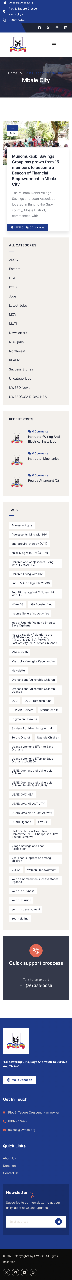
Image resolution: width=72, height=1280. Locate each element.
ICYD (13, 287)
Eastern (14, 269)
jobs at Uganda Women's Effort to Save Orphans (33, 624)
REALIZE (15, 360)
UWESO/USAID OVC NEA (28, 397)
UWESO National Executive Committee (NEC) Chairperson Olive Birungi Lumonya (35, 833)
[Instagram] (57, 28)
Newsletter (19, 670)
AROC (13, 260)
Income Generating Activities (30, 613)
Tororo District (21, 737)
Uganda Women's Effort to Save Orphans (32, 748)
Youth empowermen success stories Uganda (35, 880)
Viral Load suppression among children (31, 859)
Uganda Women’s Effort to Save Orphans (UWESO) (32, 760)
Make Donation (22, 1079)
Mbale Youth (20, 652)
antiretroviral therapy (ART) (29, 543)
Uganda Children (48, 737)
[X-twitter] (48, 28)
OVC (15, 700)
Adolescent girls (22, 525)
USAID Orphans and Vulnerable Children (32, 772)
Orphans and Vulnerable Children (33, 679)
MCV (12, 314)
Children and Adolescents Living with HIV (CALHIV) (33, 563)
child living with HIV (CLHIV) (30, 552)
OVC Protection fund (38, 700)
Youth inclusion (21, 900)
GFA (12, 278)
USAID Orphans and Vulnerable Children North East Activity (32, 784)
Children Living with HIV (27, 574)
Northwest (17, 351)
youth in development (26, 909)
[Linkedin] (66, 28)
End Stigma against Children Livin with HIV (33, 594)
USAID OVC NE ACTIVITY (28, 803)
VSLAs (16, 869)
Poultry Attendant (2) (43, 480)
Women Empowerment (41, 869)
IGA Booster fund (41, 604)
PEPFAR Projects (22, 710)
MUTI (13, 324)
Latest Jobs (18, 305)
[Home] (16, 1041)
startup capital (49, 710)
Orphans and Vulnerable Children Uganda (33, 690)
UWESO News (19, 388)
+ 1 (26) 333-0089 (36, 986)
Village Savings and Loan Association (28, 847)
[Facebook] (39, 28)
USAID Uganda (21, 822)
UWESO (43, 822)
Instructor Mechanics (43, 459)
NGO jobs (16, 342)
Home (12, 73)
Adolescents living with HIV (29, 534)
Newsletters (18, 333)
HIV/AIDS (17, 604)
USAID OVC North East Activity (32, 812)
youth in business (23, 891)
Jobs (12, 296)
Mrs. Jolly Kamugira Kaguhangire (33, 661)
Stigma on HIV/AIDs (24, 719)
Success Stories (21, 369)
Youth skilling (20, 918)
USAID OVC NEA (22, 794)
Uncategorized (20, 378)
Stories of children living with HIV (33, 728)
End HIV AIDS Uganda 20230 (31, 583)
